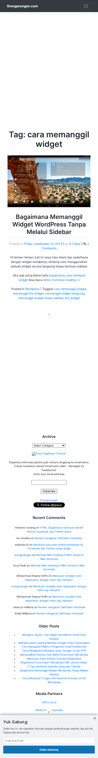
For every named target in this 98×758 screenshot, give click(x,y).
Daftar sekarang (49, 749)
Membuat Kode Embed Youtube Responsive (54, 658)
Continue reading (66, 280)
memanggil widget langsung (64, 293)
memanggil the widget (28, 293)
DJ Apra (74, 244)
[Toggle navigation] (86, 6)
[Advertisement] (49, 61)
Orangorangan (49, 500)
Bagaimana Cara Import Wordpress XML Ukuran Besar (54, 662)
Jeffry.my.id (49, 702)
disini (47, 280)
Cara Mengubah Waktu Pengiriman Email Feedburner (54, 646)
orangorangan (22, 555)
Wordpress (32, 289)
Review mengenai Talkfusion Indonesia (58, 538)
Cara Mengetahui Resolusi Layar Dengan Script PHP (54, 650)
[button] (49, 722)
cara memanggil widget (70, 289)
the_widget (72, 298)
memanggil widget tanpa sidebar (40, 298)
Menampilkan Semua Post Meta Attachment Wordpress (54, 654)
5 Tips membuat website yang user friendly (54, 666)
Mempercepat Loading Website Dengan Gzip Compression (54, 643)
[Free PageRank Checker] (49, 453)
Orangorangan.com (22, 6)
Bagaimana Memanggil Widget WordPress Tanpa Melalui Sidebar (49, 224)
